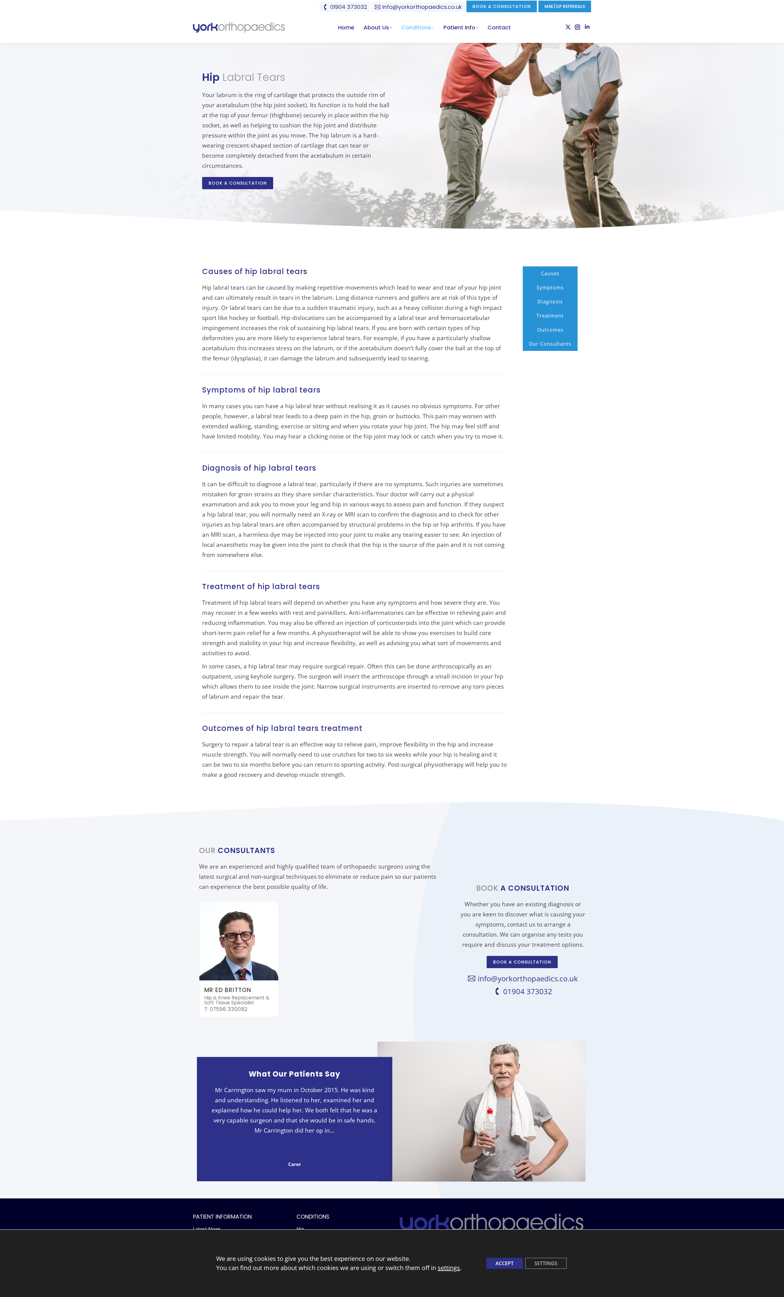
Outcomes (550, 329)
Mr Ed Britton (227, 990)
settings (449, 1268)
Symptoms (550, 287)
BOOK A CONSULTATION (238, 183)
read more (294, 1141)
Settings (545, 1263)
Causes (550, 273)
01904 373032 (348, 7)
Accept (505, 1263)
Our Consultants (550, 343)
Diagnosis (550, 301)
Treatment (550, 315)
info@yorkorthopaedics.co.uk (422, 7)
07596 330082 (228, 1009)
